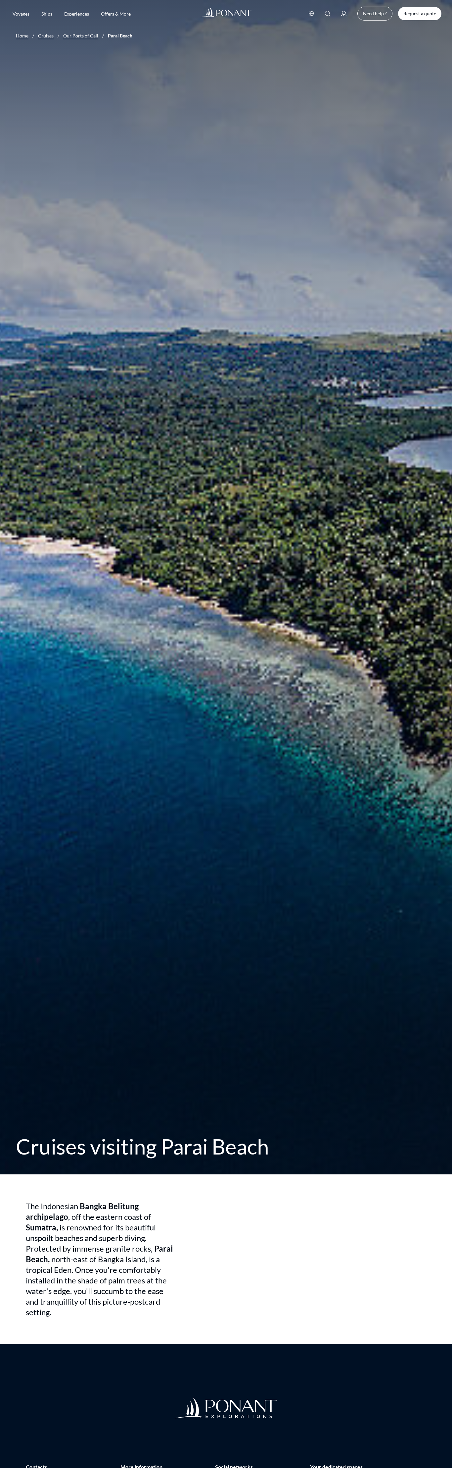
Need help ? (375, 13)
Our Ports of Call (80, 35)
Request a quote (419, 13)
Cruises (46, 35)
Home (22, 35)
